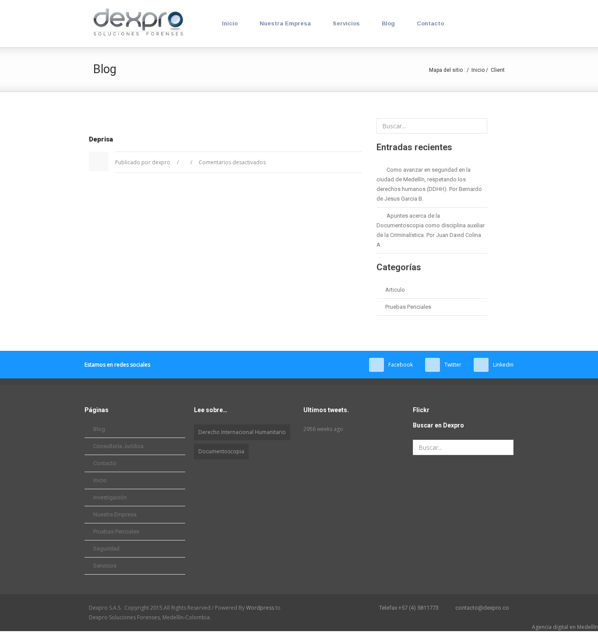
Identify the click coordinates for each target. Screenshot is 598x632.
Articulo (395, 289)
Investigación (110, 497)
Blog (388, 23)
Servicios (346, 23)
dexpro (161, 162)
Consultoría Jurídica (118, 446)
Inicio (230, 23)
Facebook (400, 364)
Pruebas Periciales (408, 307)
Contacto (430, 23)
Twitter (452, 364)
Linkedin (503, 364)
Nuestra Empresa (285, 23)
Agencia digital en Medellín (565, 627)
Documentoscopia (221, 451)
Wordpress (260, 607)
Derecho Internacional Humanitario (242, 432)
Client (498, 70)
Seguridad (106, 548)
